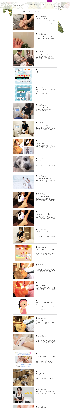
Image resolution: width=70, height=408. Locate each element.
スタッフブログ (29, 11)
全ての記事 (14, 11)
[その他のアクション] (55, 16)
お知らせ (23, 11)
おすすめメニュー (37, 11)
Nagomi (14, 4)
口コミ (19, 11)
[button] (37, 4)
